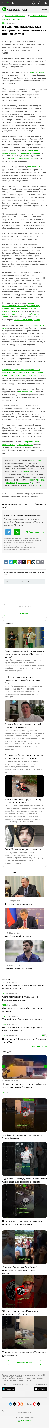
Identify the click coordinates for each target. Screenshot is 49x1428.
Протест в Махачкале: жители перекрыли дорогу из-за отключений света (22, 1222)
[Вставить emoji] (28, 581)
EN (8, 2)
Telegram (26, 472)
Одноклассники (22, 483)
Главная (5, 19)
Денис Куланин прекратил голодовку (23, 849)
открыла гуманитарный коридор (23, 158)
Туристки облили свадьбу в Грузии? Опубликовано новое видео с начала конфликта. (20, 1270)
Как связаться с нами (20, 1385)
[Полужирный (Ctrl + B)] (6, 581)
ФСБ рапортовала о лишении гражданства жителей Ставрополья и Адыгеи (23, 679)
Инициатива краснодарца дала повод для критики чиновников (23, 801)
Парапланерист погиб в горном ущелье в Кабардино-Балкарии (22, 1029)
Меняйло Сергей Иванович (18, 936)
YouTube (37, 485)
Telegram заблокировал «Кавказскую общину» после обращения (20, 1313)
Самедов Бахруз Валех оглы (18, 968)
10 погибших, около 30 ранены (27, 320)
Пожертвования (41, 1385)
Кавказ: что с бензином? (15, 16)
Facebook (30, 480)
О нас (4, 1385)
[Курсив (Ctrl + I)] (11, 581)
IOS (39, 460)
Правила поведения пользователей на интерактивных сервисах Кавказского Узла (24, 1412)
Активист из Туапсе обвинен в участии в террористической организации (24, 757)
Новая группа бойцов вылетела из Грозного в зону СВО (24, 1041)
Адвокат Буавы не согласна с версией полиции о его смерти (23, 726)
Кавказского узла (36, 72)
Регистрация (25, 606)
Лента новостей (16, 19)
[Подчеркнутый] (16, 581)
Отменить (24, 613)
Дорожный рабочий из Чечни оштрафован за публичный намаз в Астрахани (24, 1085)
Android (33, 460)
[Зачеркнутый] (21, 581)
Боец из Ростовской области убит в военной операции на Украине (23, 987)
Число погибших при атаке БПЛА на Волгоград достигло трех (20, 998)
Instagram (40, 480)
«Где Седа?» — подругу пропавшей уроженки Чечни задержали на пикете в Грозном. (24, 1180)
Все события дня (39, 1046)
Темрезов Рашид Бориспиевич (19, 903)
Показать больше (25, 1362)
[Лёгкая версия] (13, 3)
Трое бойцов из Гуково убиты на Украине (22, 1019)
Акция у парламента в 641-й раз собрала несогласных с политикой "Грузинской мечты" (24, 653)
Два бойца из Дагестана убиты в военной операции (22, 1009)
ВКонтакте (10, 483)
